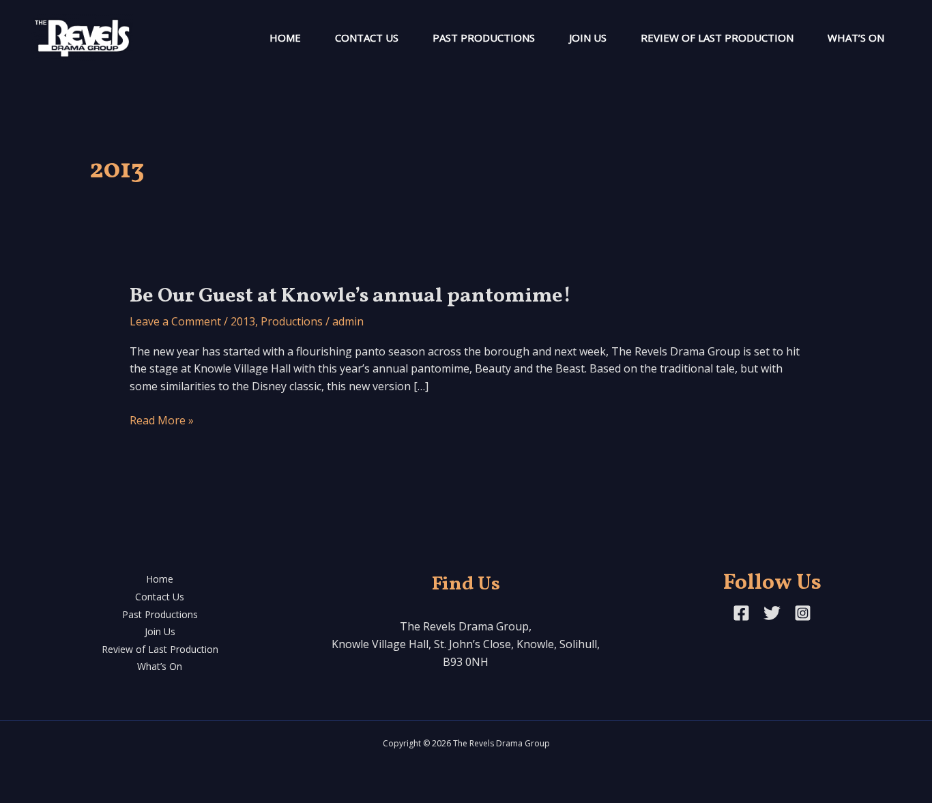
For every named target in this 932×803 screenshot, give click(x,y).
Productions (292, 321)
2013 (243, 321)
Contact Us (366, 37)
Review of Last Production (717, 37)
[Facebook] (741, 613)
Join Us (588, 37)
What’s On (856, 37)
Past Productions (484, 37)
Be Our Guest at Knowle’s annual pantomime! (350, 296)
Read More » (162, 421)
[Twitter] (772, 613)
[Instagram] (802, 613)
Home (285, 37)
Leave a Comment (175, 321)
